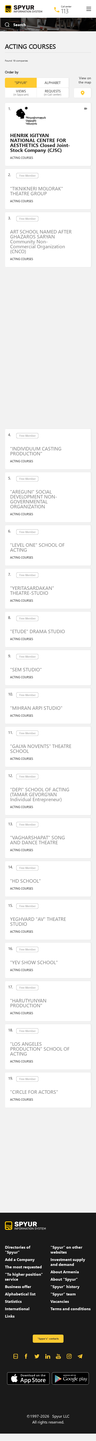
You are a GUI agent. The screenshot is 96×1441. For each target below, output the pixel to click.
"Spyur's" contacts (48, 1338)
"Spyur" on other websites (66, 1250)
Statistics (13, 1301)
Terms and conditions (70, 1308)
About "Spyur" (64, 1279)
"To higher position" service (24, 1277)
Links (10, 1316)
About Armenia (64, 1271)
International (17, 1308)
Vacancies (59, 1301)
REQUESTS (52, 92)
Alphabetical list (20, 1294)
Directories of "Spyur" (17, 1250)
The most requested (23, 1266)
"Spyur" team (63, 1294)
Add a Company (20, 1259)
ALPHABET (53, 82)
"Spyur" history (65, 1286)
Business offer (18, 1286)
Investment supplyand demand (67, 1262)
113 (65, 10)
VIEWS (21, 92)
